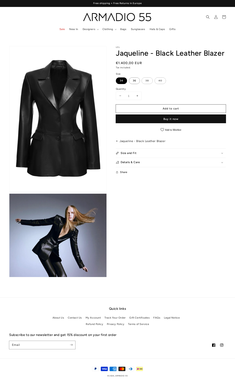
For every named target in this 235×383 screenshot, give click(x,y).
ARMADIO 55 (121, 376)
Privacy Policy (115, 324)
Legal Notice (172, 317)
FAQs (156, 317)
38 (147, 80)
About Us (58, 317)
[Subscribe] (71, 345)
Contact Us (75, 317)
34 (121, 80)
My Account (93, 317)
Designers (89, 29)
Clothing (107, 29)
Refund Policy (94, 324)
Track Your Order (115, 317)
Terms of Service (138, 324)
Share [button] (123, 172)
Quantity (121, 88)
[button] (90, 29)
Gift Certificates (139, 317)
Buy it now (170, 119)
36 (134, 80)
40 (160, 80)
